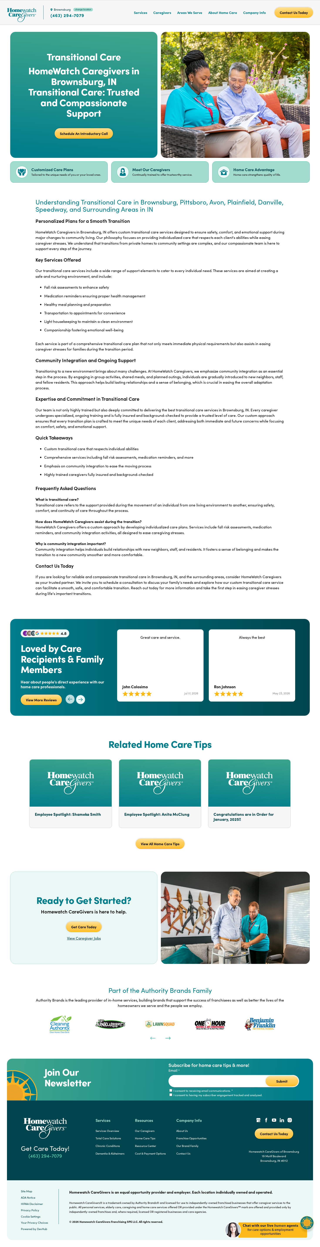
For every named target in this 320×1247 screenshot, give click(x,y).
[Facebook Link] (266, 1120)
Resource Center (145, 1146)
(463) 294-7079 (67, 15)
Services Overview (107, 1131)
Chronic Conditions (108, 1146)
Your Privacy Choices (34, 1223)
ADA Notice (28, 1197)
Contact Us (183, 1153)
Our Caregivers (145, 1131)
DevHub (42, 1229)
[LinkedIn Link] (282, 1120)
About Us (182, 1131)
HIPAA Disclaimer (32, 1204)
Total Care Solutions (108, 1138)
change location (83, 9)
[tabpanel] (60, 1024)
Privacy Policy (30, 1210)
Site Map (26, 1191)
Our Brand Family (187, 1146)
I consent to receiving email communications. (203, 1091)
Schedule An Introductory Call (84, 133)
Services (140, 12)
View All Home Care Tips (160, 843)
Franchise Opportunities (191, 1138)
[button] (269, 1240)
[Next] (167, 1038)
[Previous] (152, 1038)
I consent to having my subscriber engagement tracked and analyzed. (217, 1095)
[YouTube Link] (274, 1120)
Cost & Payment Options (150, 1153)
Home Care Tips (145, 1138)
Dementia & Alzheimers (110, 1153)
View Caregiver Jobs (84, 938)
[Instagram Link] (290, 1120)
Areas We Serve (189, 12)
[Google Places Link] (258, 1120)
